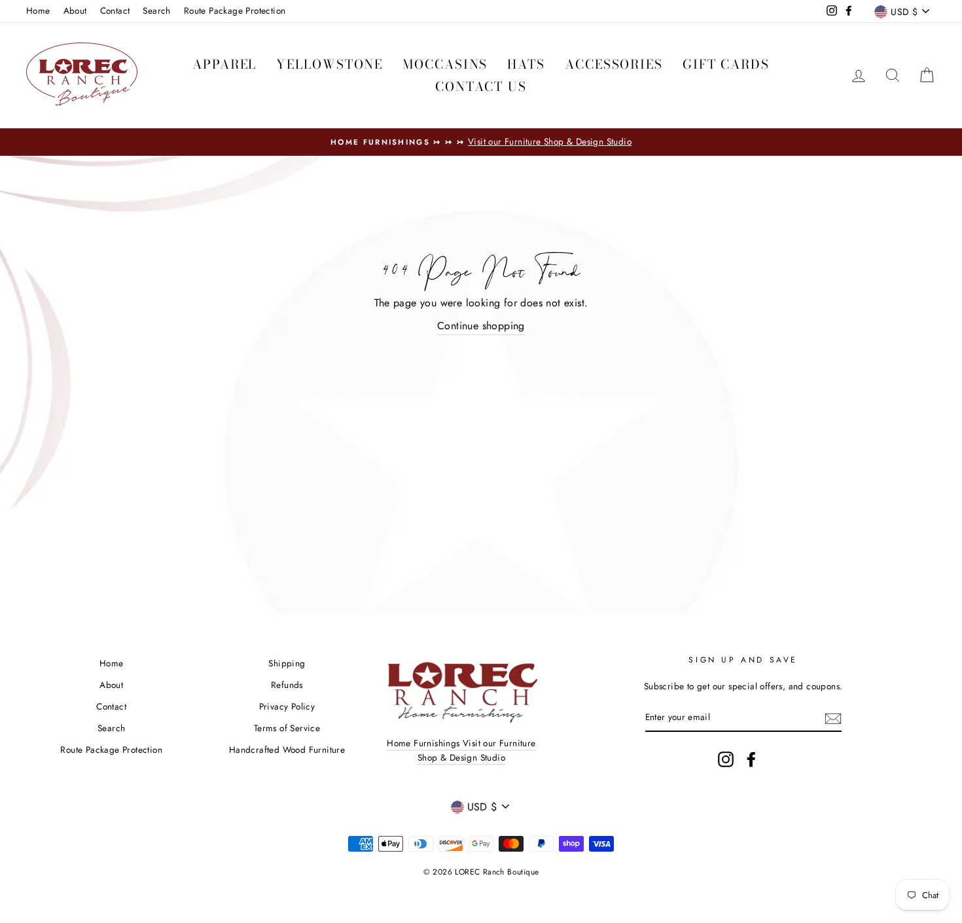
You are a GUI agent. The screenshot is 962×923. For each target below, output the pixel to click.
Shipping (286, 663)
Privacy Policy (287, 706)
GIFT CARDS (726, 64)
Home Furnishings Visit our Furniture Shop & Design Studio (461, 750)
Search (156, 10)
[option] (481, 142)
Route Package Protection (235, 10)
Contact (115, 10)
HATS (526, 64)
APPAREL (224, 64)
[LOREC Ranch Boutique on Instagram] (726, 759)
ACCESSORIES (614, 64)
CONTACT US (481, 86)
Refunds (287, 684)
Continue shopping (481, 325)
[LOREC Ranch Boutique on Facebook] (751, 759)
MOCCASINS (445, 64)
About (75, 10)
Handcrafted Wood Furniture (287, 749)
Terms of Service (287, 727)
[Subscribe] (833, 717)
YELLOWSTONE (329, 64)
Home (38, 10)
